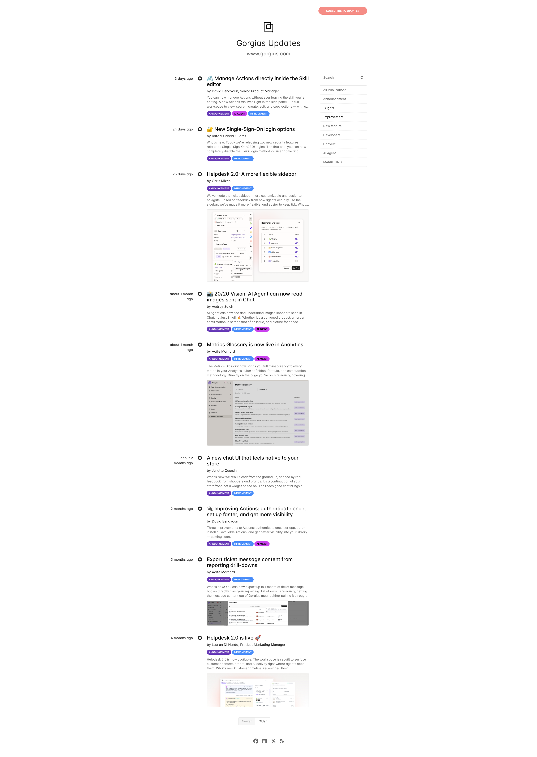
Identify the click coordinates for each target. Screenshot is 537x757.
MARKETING (332, 162)
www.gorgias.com (268, 54)
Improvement (333, 117)
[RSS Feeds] (282, 741)
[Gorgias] (268, 27)
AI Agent (329, 153)
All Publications (334, 90)
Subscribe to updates (342, 10)
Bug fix (329, 108)
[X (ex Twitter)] (275, 741)
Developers (331, 135)
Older (263, 721)
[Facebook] (257, 741)
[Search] (362, 77)
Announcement (334, 99)
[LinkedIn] (266, 741)
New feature (332, 126)
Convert (329, 144)
